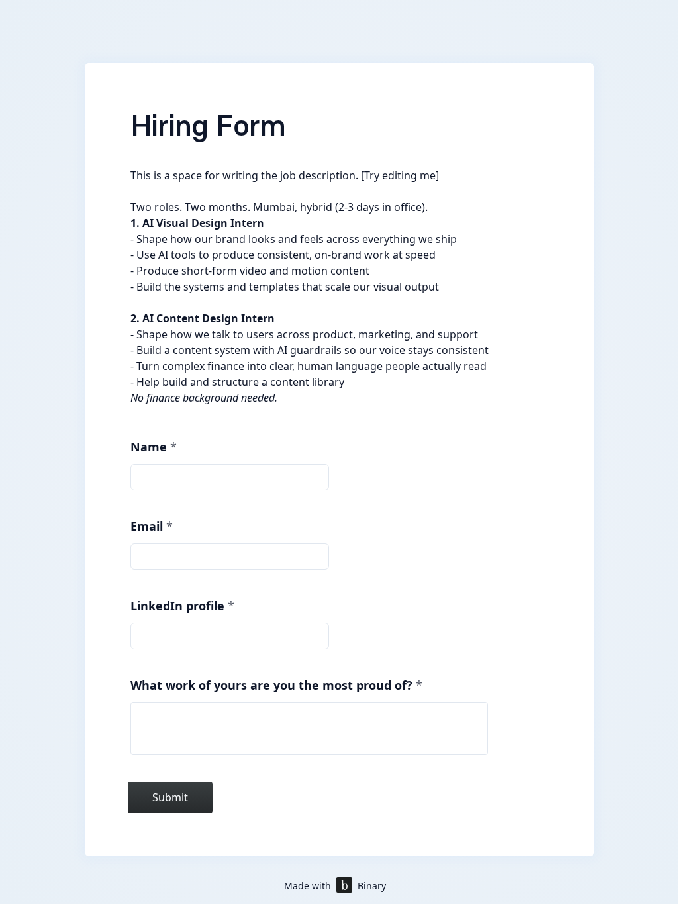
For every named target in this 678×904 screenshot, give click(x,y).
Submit (170, 797)
